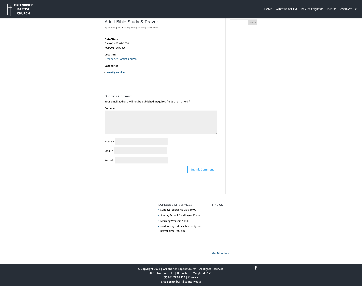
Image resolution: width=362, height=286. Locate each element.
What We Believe (287, 9)
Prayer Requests (312, 9)
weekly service (138, 27)
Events (332, 9)
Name (109, 141)
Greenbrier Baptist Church (121, 59)
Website (109, 160)
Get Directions (221, 253)
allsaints (111, 27)
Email (109, 150)
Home (268, 9)
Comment (112, 108)
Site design (168, 281)
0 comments (152, 27)
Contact (346, 9)
